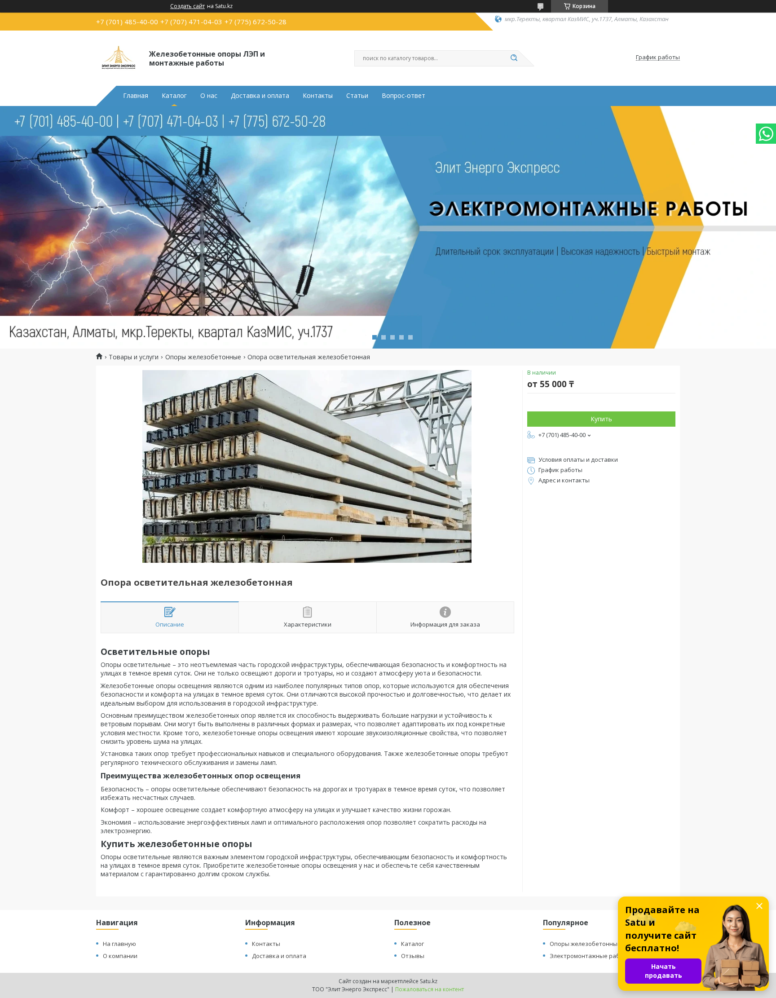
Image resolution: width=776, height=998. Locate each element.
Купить (601, 419)
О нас (208, 96)
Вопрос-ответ (403, 96)
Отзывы (412, 956)
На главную (119, 944)
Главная (135, 96)
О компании (120, 956)
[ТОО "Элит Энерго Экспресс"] (118, 57)
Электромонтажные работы (590, 956)
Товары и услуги (134, 357)
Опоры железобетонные (203, 357)
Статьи (357, 96)
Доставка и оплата (260, 96)
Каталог (174, 96)
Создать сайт (187, 6)
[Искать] (514, 58)
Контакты (318, 96)
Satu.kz (428, 981)
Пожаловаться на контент (429, 989)
